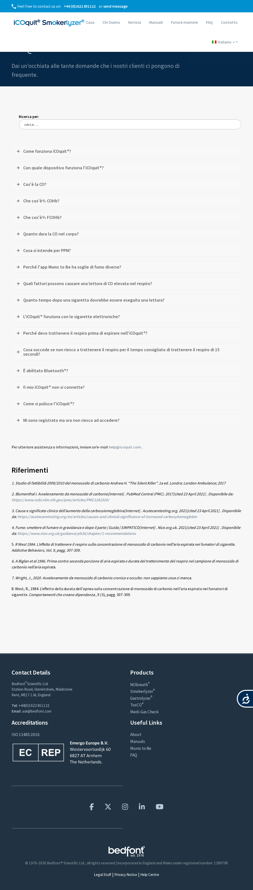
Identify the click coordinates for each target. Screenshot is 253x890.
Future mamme (184, 22)
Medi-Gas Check (144, 712)
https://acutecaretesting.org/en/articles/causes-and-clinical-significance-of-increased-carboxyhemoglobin (107, 516)
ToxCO (136, 705)
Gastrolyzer (141, 698)
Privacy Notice (125, 874)
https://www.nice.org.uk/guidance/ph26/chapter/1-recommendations (76, 533)
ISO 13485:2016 (26, 734)
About (135, 734)
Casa (90, 22)
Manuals (137, 741)
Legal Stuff (102, 874)
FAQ (209, 22)
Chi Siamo (111, 22)
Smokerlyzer (142, 691)
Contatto (229, 22)
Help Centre (149, 874)
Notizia (134, 22)
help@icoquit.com (124, 447)
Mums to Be (140, 748)
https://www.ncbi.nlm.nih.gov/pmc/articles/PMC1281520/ (60, 499)
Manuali (156, 22)
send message (115, 6)
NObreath (139, 684)
